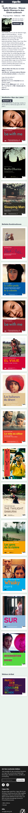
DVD (3, 6)
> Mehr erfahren (6, 803)
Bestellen (16, 23)
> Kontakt (4, 805)
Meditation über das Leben (13, 97)
